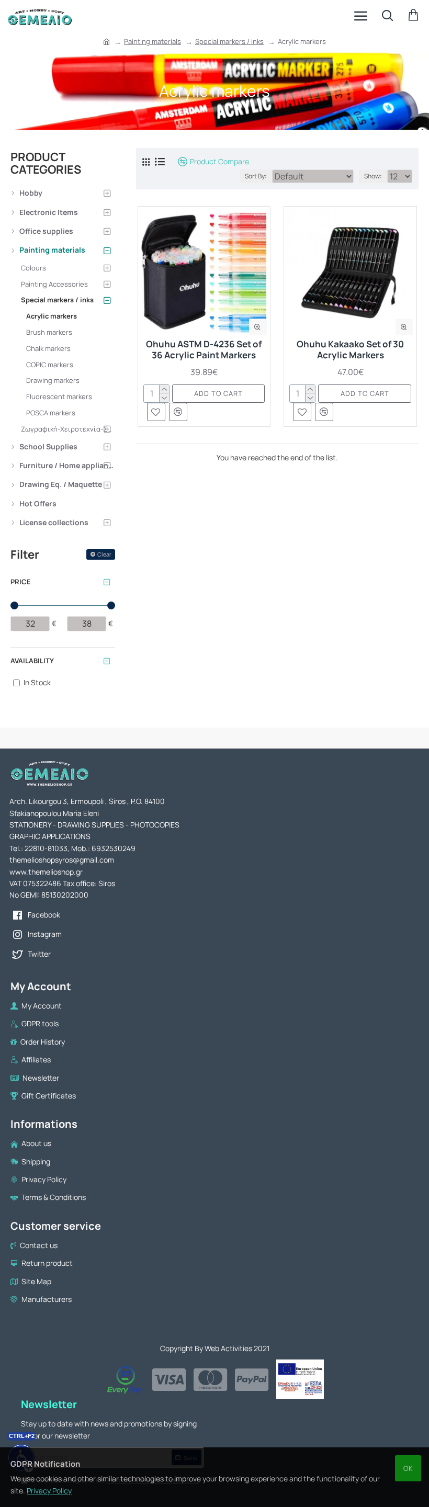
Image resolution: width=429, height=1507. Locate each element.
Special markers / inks (229, 41)
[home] (106, 41)
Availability (32, 660)
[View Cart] (413, 15)
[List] (160, 161)
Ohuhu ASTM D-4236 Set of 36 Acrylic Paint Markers (204, 349)
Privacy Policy (49, 1490)
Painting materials (152, 41)
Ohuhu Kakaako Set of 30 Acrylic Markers (350, 349)
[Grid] (146, 162)
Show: (373, 176)
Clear (104, 554)
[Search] (387, 15)
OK (408, 1468)
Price (20, 581)
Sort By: (256, 176)
